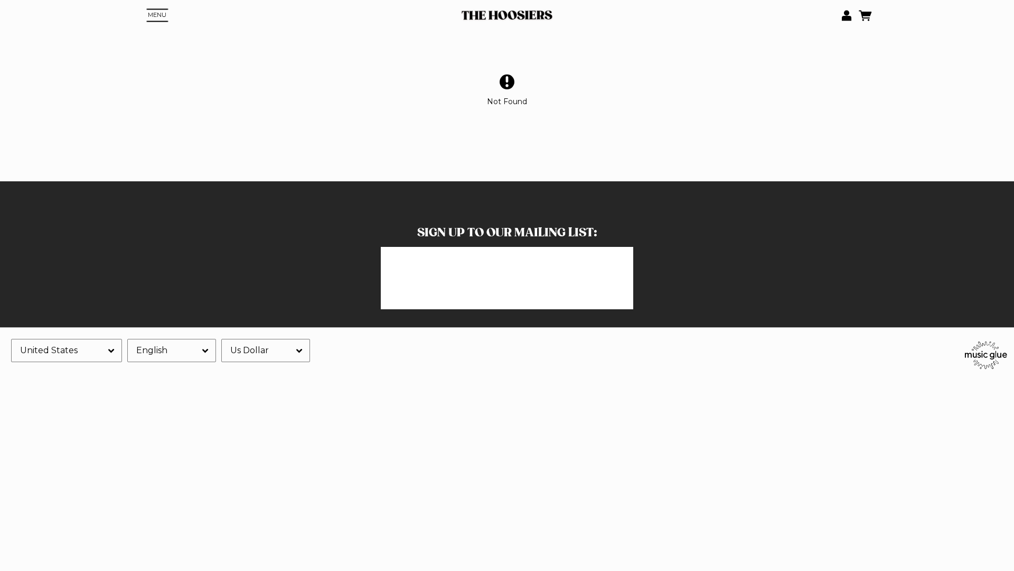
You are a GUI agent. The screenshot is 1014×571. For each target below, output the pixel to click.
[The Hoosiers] (507, 15)
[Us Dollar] (265, 350)
